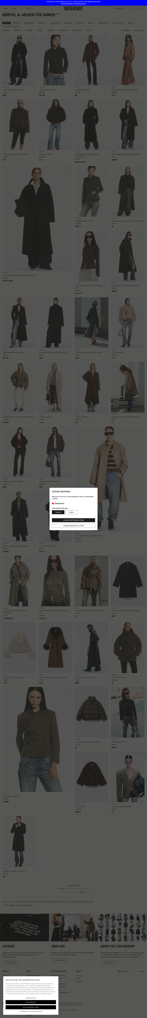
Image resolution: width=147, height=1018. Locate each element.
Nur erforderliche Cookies (31, 1007)
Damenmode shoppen (67, 3)
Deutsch (58, 512)
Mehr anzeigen (31, 998)
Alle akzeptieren (31, 1002)
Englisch (71, 512)
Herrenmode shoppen (80, 3)
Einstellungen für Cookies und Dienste (31, 1011)
